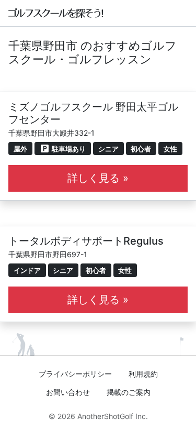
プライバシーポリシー (75, 373)
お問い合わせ (68, 392)
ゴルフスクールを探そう (56, 13)
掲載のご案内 (129, 392)
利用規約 (143, 373)
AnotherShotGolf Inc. (112, 416)
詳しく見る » (98, 178)
